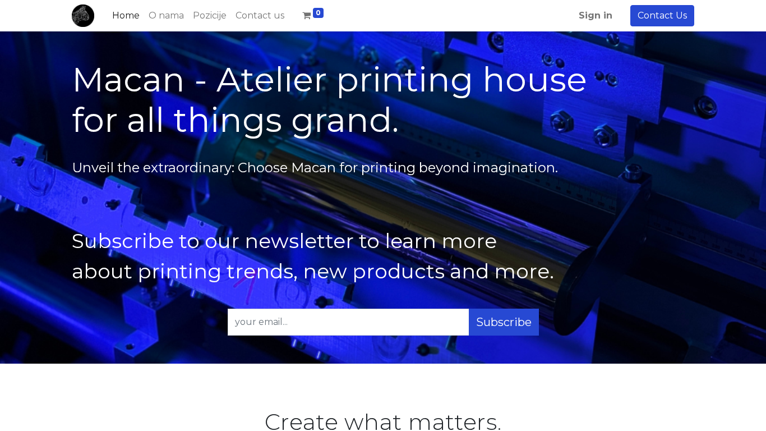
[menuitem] (126, 15)
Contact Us (662, 15)
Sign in (595, 15)
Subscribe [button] (504, 322)
